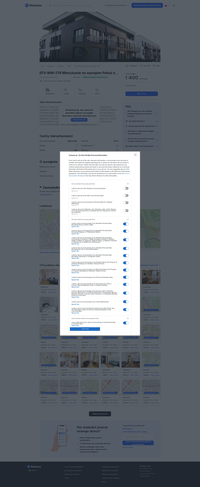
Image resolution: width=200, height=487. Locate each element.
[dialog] (100, 243)
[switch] (126, 188)
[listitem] (100, 184)
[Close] (136, 155)
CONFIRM (85, 329)
